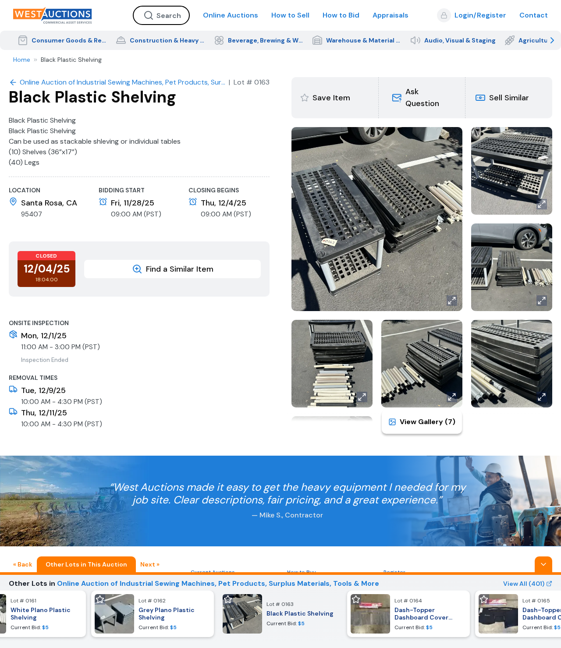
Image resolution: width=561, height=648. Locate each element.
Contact (533, 15)
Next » (150, 564)
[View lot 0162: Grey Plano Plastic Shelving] (152, 614)
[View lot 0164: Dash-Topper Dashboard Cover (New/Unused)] (408, 614)
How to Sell (290, 15)
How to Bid (341, 15)
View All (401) (523, 584)
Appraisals (390, 15)
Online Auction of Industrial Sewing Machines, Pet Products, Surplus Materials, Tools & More (218, 583)
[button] (421, 97)
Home (21, 60)
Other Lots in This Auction (86, 564)
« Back (22, 564)
